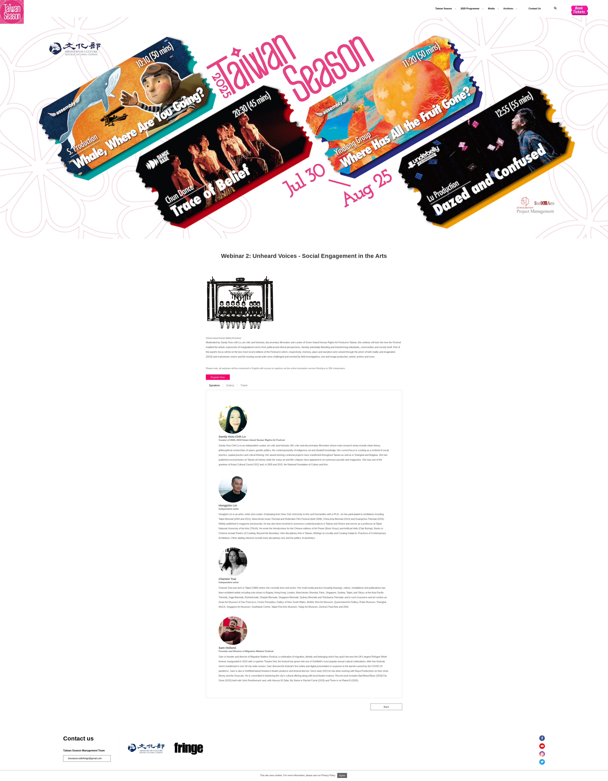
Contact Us (535, 8)
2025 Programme (470, 8)
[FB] (542, 738)
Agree (342, 775)
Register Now (218, 377)
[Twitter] (542, 762)
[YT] (542, 746)
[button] (555, 8)
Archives (508, 8)
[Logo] (12, 11)
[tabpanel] (304, 128)
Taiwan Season (443, 8)
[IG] (542, 754)
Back (386, 706)
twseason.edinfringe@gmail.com (85, 758)
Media (491, 8)
